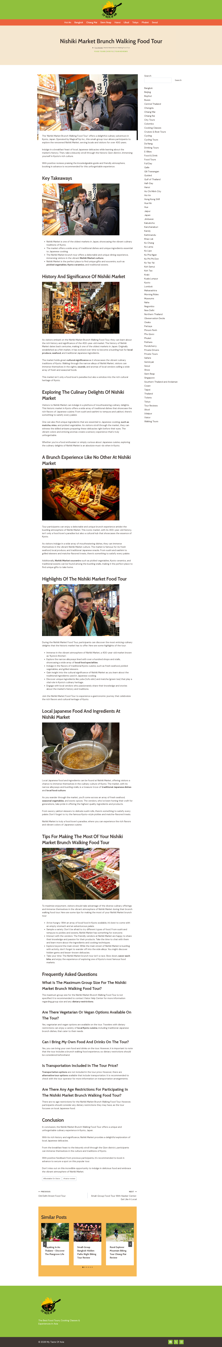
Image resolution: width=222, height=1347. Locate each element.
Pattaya (148, 326)
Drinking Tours (151, 147)
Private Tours (151, 354)
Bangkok (78, 22)
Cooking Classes (152, 127)
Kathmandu (150, 235)
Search (147, 75)
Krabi (146, 274)
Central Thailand (152, 103)
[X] (176, 1342)
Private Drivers (151, 350)
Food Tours (100, 51)
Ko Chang (149, 242)
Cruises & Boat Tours (155, 131)
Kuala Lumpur (151, 278)
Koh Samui (149, 266)
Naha (146, 302)
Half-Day (148, 183)
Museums (149, 298)
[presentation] (55, 1232)
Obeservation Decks (154, 318)
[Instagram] (181, 1342)
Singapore (149, 377)
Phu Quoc (149, 334)
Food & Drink (150, 155)
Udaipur (148, 413)
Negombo (149, 306)
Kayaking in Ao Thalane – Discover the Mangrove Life (55, 1251)
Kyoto (110, 51)
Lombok (148, 286)
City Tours (149, 119)
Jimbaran (149, 219)
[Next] (130, 1244)
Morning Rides (151, 294)
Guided (148, 175)
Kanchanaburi (151, 227)
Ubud (126, 22)
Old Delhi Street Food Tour (52, 1194)
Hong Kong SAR (152, 199)
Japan (147, 215)
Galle (146, 167)
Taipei (147, 389)
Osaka (147, 322)
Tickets (148, 397)
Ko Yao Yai (149, 262)
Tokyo (135, 22)
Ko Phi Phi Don (151, 258)
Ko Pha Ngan (150, 254)
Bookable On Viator (51, 1178)
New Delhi (149, 310)
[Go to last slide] (45, 1244)
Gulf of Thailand (152, 179)
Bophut (148, 96)
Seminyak (149, 362)
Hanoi (117, 22)
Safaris (147, 357)
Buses (147, 100)
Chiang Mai (91, 22)
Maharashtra (150, 290)
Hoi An (67, 22)
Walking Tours (151, 421)
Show (147, 369)
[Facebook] (170, 1342)
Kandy (147, 230)
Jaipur (147, 211)
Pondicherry (150, 346)
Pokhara (148, 342)
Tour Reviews (121, 51)
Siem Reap (105, 22)
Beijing (147, 92)
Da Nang (148, 143)
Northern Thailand (153, 314)
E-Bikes (148, 151)
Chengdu (149, 108)
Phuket (145, 22)
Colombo (149, 123)
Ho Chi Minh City (152, 191)
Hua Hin (148, 203)
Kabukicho (149, 223)
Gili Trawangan (151, 171)
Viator (147, 417)
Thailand (148, 393)
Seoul (155, 22)
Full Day (148, 163)
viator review (69, 1178)
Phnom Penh (150, 330)
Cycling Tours (151, 139)
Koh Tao (148, 270)
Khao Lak (148, 239)
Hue (146, 207)
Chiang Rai (149, 115)
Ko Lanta (148, 246)
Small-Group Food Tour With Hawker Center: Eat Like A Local (114, 1196)
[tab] (82, 1267)
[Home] (92, 48)
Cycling (148, 135)
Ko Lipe (148, 250)
